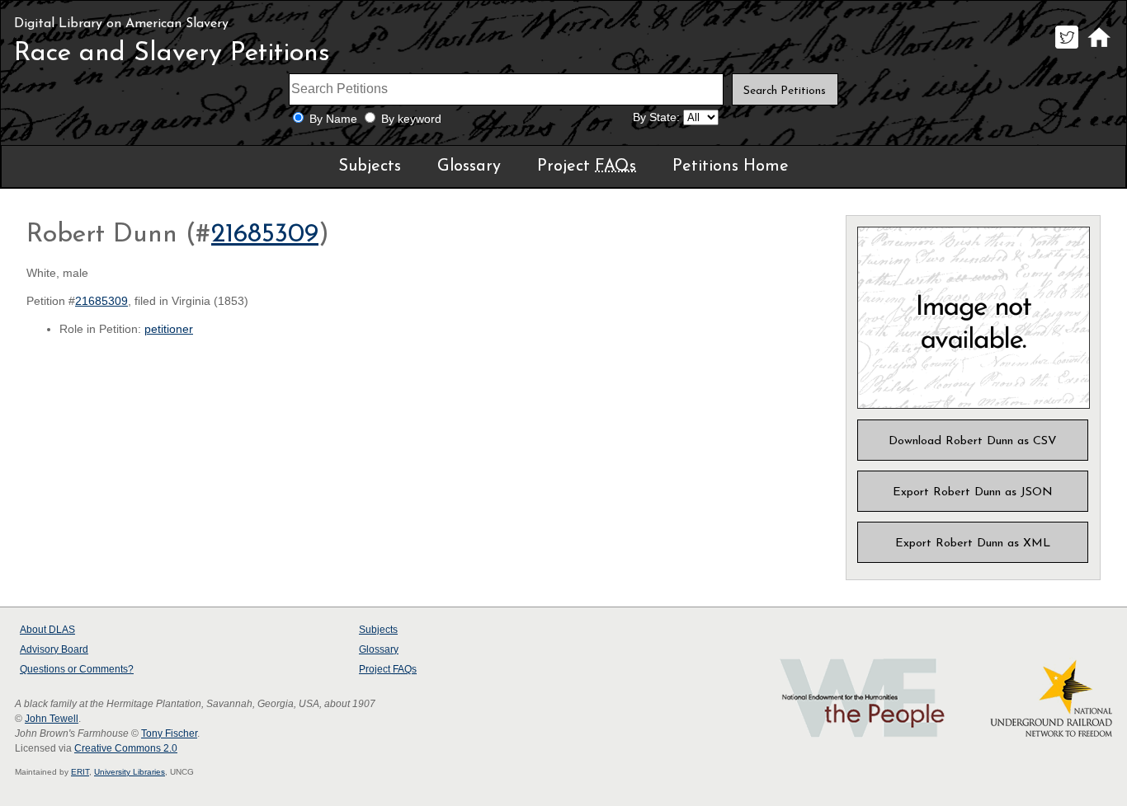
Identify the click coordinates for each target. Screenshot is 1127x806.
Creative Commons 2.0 (125, 748)
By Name (333, 119)
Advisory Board (54, 649)
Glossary (469, 166)
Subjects (369, 166)
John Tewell (51, 718)
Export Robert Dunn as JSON (973, 492)
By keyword (411, 119)
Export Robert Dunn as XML (972, 543)
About (47, 629)
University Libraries (129, 771)
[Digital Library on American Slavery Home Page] (1098, 48)
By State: (656, 117)
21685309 (264, 235)
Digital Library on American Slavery (121, 23)
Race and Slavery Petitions (172, 53)
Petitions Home (730, 166)
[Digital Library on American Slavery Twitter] (1066, 48)
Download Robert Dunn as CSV (973, 441)
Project (586, 166)
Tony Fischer (169, 733)
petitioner (168, 329)
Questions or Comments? (77, 669)
